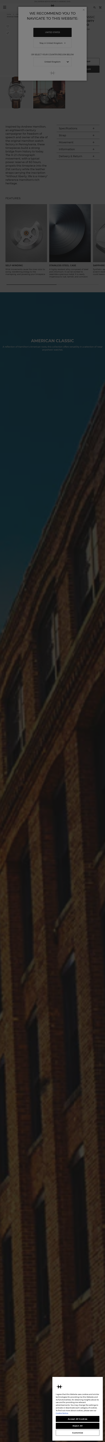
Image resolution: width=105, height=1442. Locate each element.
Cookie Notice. (62, 1413)
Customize (77, 1433)
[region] (77, 1409)
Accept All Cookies (77, 1419)
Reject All (78, 1426)
